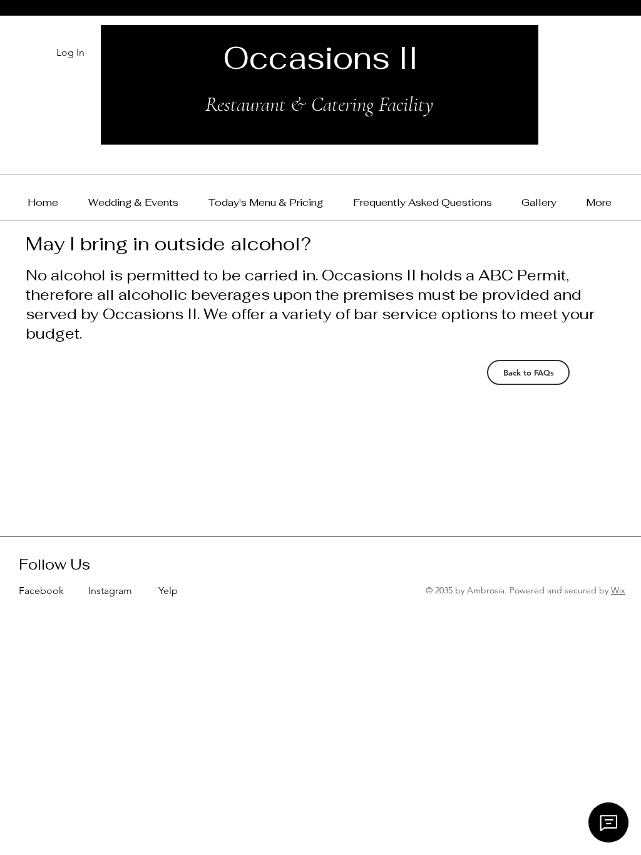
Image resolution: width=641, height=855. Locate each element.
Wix (618, 590)
